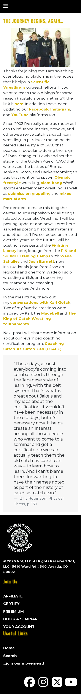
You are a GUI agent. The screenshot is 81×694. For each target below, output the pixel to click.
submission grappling (29, 193)
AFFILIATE (13, 596)
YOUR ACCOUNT (19, 627)
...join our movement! (23, 663)
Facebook (39, 109)
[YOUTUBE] (71, 685)
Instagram (60, 109)
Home (9, 648)
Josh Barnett (41, 261)
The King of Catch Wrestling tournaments (39, 318)
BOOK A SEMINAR (20, 619)
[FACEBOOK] (30, 685)
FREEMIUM (13, 611)
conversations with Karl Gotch (40, 302)
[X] (57, 685)
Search (10, 656)
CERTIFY (11, 604)
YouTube (20, 115)
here (18, 104)
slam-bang (51, 183)
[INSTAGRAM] (43, 685)
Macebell (50, 313)
